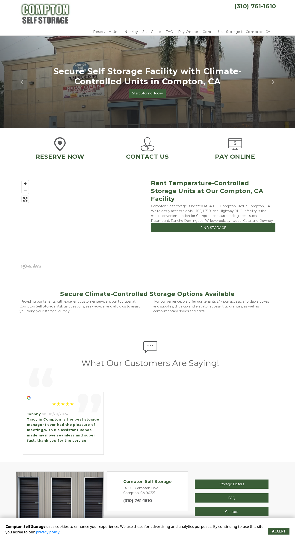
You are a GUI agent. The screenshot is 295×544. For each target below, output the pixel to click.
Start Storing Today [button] (147, 93)
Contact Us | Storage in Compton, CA (236, 32)
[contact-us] (147, 149)
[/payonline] (235, 149)
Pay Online (188, 32)
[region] (82, 224)
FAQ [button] (231, 498)
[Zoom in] (25, 183)
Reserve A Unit (106, 32)
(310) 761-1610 (137, 500)
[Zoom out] (25, 190)
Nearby (131, 32)
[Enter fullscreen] (25, 199)
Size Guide (151, 32)
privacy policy (47, 532)
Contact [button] (231, 512)
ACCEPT (279, 531)
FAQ (170, 32)
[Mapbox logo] (31, 266)
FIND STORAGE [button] (213, 228)
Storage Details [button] (231, 484)
